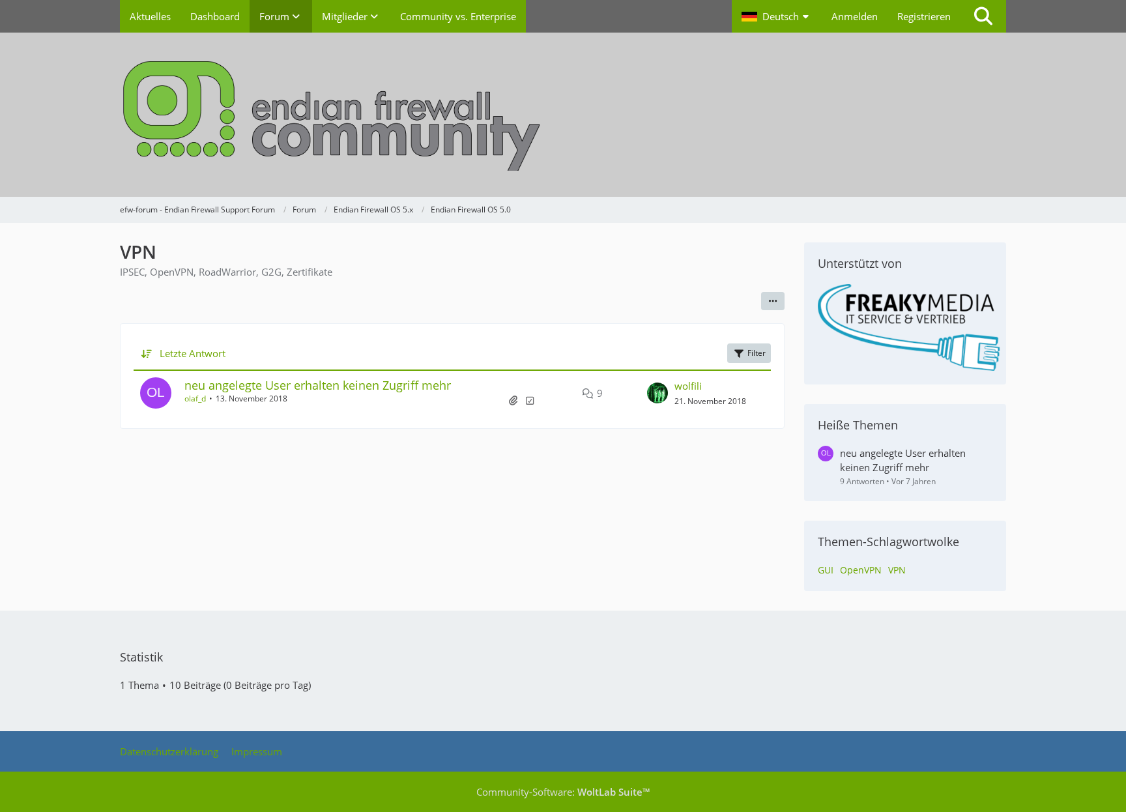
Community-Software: (563, 791)
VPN (897, 570)
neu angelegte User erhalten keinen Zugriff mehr (317, 385)
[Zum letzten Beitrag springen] (657, 393)
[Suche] (983, 16)
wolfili (688, 385)
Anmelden (854, 16)
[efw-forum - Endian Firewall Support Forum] (563, 114)
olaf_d (195, 398)
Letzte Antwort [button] (192, 353)
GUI (825, 570)
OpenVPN (861, 570)
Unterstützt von (860, 263)
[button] (777, 16)
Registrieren (924, 16)
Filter (756, 352)
